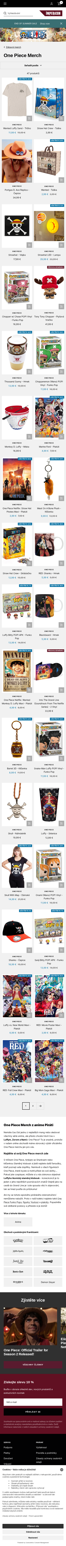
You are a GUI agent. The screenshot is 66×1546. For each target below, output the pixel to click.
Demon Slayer (48, 1282)
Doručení (8, 1458)
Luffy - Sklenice (49, 833)
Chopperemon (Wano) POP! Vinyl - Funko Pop (49, 383)
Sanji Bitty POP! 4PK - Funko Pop (49, 962)
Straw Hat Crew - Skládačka (17, 573)
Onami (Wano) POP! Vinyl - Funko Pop (49, 897)
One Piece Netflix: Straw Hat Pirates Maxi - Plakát (17, 510)
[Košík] (59, 3)
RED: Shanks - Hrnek (49, 573)
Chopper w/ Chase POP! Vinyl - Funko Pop (17, 318)
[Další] (40, 1105)
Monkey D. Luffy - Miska (17, 446)
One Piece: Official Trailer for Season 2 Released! (26, 1352)
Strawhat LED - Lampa (49, 255)
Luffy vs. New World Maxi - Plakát (17, 1027)
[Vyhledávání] (25, 13)
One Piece (17, 125)
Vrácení (7, 1464)
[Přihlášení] (51, 3)
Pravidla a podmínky (46, 1453)
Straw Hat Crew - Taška (49, 128)
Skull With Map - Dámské (17, 895)
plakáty (45, 1202)
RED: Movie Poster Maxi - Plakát (49, 1027)
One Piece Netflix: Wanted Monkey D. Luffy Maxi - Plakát (17, 702)
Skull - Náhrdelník (17, 833)
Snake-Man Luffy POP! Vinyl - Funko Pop (49, 770)
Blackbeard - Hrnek (49, 635)
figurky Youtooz (31, 1202)
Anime (18, 1222)
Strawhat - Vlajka (17, 255)
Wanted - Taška (49, 190)
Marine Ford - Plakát (49, 446)
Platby (7, 1453)
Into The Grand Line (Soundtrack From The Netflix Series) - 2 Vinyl (49, 703)
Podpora (8, 1447)
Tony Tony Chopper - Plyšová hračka (49, 318)
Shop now (45, 23)
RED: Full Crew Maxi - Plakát (17, 1090)
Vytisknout (41, 1447)
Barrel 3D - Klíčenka (17, 768)
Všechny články (33, 1365)
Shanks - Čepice (17, 960)
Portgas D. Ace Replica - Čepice (17, 192)
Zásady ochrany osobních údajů (49, 1460)
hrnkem (29, 1159)
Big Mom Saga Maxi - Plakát (49, 1090)
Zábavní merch (13, 47)
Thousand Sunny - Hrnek (16, 381)
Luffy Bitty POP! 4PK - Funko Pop (17, 637)
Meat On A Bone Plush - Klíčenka (49, 510)
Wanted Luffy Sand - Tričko (17, 128)
